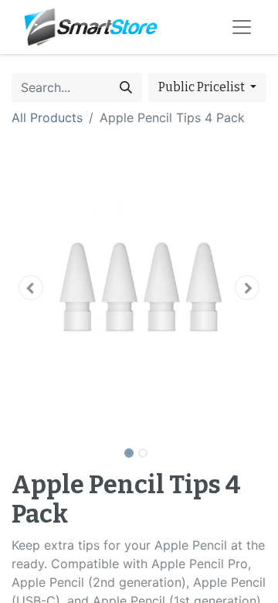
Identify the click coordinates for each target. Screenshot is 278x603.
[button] (31, 287)
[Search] (126, 87)
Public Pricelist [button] (202, 87)
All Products (47, 117)
